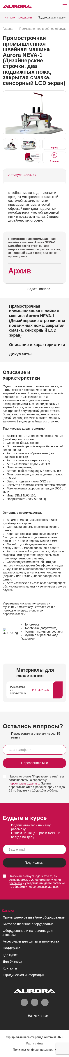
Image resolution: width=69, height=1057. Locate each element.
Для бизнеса (12, 961)
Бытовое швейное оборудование (28, 924)
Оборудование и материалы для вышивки (27, 932)
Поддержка (11, 948)
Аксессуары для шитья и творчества (31, 941)
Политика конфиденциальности (34, 1049)
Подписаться (34, 862)
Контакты (10, 968)
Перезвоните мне (34, 763)
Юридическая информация (24, 975)
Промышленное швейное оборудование (34, 917)
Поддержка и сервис (52, 17)
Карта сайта (34, 1043)
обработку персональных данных (36, 886)
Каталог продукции (18, 17)
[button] (62, 112)
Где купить (11, 955)
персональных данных (24, 783)
